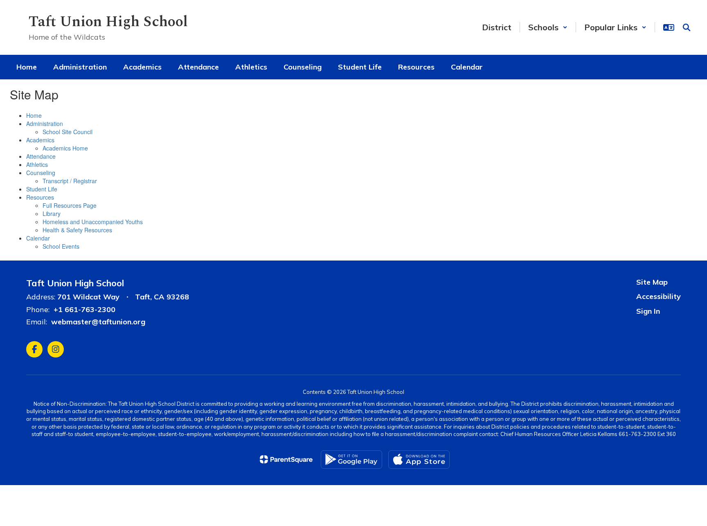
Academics (40, 140)
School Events (61, 246)
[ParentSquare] (286, 459)
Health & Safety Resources (77, 230)
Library (52, 213)
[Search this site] (686, 27)
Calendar (38, 238)
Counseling (40, 173)
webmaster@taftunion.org (98, 321)
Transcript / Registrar (70, 181)
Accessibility (658, 296)
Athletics (37, 164)
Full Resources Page (70, 205)
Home (34, 115)
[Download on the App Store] (419, 459)
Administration (44, 123)
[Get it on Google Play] (351, 459)
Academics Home (65, 148)
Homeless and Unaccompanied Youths (93, 222)
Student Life (41, 189)
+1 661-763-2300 (84, 309)
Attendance (41, 156)
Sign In (648, 311)
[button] (547, 27)
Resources (40, 197)
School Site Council (67, 132)
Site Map (652, 282)
